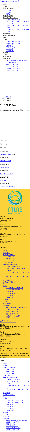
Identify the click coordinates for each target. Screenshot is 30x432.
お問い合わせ (7, 303)
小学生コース (10, 10)
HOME (5, 251)
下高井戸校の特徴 (8, 263)
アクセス (5, 301)
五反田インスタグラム (12, 62)
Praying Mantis (4, 167)
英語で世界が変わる (9, 282)
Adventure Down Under (10, 264)
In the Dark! (3, 180)
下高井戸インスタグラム (13, 68)
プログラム (6, 253)
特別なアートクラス (5, 161)
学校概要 (5, 299)
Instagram (6, 305)
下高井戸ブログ (10, 47)
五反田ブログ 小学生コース (14, 41)
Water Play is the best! (6, 174)
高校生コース (10, 14)
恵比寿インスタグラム (12, 70)
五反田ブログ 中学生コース (14, 43)
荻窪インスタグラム (12, 64)
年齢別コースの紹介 (9, 255)
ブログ (5, 286)
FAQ (4, 284)
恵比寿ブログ (10, 51)
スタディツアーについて (13, 20)
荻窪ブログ (9, 45)
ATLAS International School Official (16, 60)
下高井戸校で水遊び (6, 154)
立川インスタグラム (12, 66)
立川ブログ (9, 49)
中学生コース (10, 12)
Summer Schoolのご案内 (7, 187)
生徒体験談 (6, 280)
